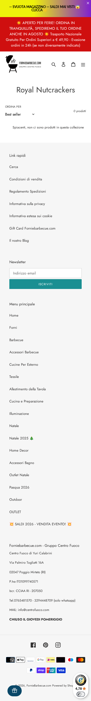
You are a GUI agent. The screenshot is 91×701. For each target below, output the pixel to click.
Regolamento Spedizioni (27, 191)
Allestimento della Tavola (27, 389)
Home (13, 315)
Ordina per (13, 107)
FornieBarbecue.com (39, 685)
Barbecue (16, 340)
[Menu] (83, 64)
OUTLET (15, 512)
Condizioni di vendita (25, 179)
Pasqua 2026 (19, 487)
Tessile (14, 376)
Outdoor (15, 499)
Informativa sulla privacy (27, 203)
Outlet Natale (19, 475)
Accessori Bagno (21, 462)
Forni (13, 327)
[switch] (81, 694)
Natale (14, 425)
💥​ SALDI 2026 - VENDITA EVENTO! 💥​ (40, 524)
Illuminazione (19, 413)
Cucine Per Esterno (23, 364)
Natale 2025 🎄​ (21, 438)
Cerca (13, 166)
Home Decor (18, 450)
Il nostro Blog (19, 240)
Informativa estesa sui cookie (30, 216)
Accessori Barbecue (24, 352)
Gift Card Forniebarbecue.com (32, 228)
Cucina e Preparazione (26, 401)
